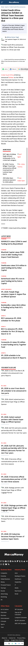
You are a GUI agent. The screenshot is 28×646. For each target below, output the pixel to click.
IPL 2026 (3, 385)
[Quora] (22, 561)
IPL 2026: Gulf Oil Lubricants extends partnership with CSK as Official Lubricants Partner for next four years (14, 449)
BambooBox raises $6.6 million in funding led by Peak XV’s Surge (13, 307)
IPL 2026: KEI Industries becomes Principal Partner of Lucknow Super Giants (12, 536)
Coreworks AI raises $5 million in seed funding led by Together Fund (13, 344)
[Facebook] (1, 561)
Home (2, 7)
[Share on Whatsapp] (12, 643)
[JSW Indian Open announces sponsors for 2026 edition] (21, 179)
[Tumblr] (20, 561)
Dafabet (11, 77)
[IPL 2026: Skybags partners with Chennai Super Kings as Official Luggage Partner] (14, 494)
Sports (6, 7)
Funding (3, 239)
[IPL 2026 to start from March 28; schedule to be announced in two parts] (14, 377)
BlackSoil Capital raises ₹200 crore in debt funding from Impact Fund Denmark (12, 254)
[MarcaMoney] (14, 2)
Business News (6, 570)
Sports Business (6, 289)
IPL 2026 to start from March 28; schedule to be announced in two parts (13, 390)
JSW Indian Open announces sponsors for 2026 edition (9, 180)
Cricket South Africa (7, 75)
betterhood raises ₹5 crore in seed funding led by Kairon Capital (12, 281)
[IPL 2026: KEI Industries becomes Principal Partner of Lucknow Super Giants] (14, 522)
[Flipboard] (17, 561)
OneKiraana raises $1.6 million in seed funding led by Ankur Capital (13, 267)
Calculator (18, 606)
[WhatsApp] (1, 564)
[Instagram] (8, 561)
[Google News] (5, 561)
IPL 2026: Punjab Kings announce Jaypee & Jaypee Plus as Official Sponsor (13, 294)
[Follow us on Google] (13, 70)
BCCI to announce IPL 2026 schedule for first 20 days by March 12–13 (12, 331)
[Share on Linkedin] (15, 643)
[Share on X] (9, 643)
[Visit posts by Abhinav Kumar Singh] (2, 39)
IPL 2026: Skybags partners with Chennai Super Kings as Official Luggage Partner (14, 507)
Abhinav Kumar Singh (13, 37)
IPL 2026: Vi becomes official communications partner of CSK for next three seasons (13, 479)
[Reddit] (24, 561)
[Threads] (3, 564)
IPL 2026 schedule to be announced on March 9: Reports (13, 356)
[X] (3, 561)
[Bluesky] (6, 564)
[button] (2, 2)
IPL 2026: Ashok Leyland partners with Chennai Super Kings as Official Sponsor (12, 419)
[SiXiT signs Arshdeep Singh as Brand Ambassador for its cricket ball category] (21, 155)
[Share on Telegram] (19, 643)
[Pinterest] (10, 561)
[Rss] (8, 564)
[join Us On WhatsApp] (5, 70)
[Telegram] (27, 561)
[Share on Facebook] (5, 643)
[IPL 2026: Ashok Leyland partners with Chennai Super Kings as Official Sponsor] (14, 405)
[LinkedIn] (13, 561)
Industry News (20, 570)
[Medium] (15, 561)
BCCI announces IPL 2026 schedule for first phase (11, 319)
